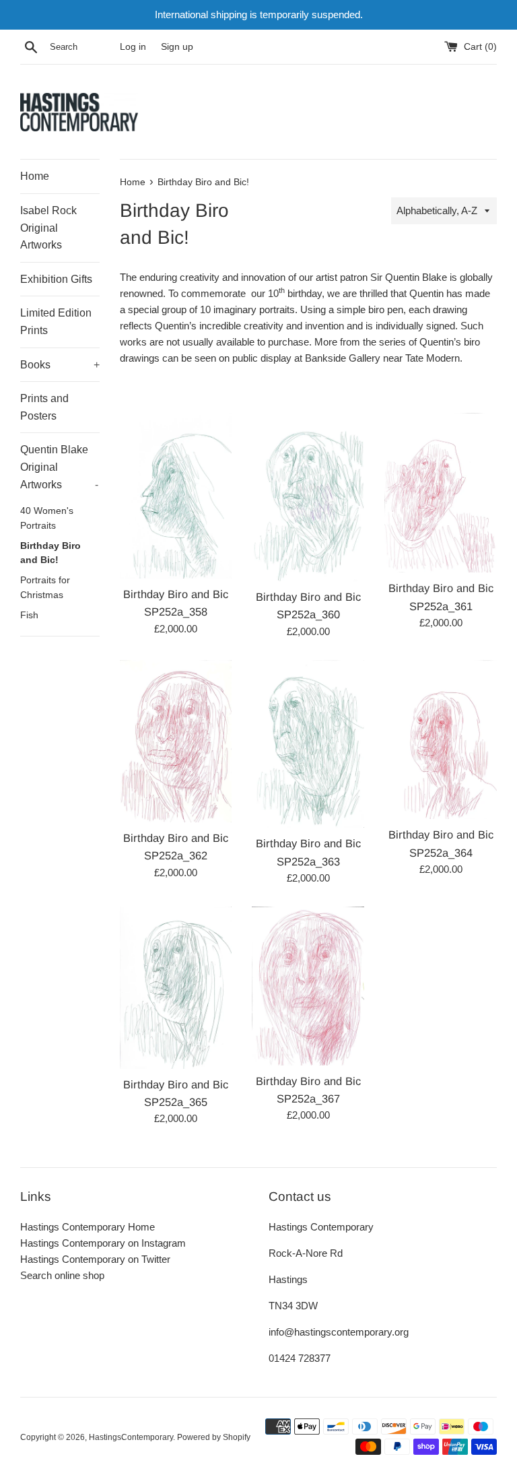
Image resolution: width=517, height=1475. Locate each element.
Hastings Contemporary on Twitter (95, 1259)
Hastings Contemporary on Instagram (103, 1243)
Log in (133, 47)
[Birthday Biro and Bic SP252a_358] (176, 496)
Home (34, 176)
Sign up (177, 47)
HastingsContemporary (131, 1437)
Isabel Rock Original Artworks (48, 228)
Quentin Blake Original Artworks (59, 467)
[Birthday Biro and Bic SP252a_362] (176, 741)
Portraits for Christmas (45, 587)
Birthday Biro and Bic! (50, 553)
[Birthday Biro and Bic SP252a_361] (440, 493)
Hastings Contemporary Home (87, 1227)
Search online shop (62, 1275)
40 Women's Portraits (46, 518)
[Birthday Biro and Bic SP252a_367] (308, 986)
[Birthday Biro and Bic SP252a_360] (308, 497)
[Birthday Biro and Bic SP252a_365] (176, 987)
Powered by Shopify (213, 1437)
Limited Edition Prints (56, 321)
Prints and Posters (44, 407)
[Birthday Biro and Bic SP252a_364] (440, 740)
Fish (29, 615)
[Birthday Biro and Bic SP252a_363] (308, 744)
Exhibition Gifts (56, 279)
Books (60, 364)
